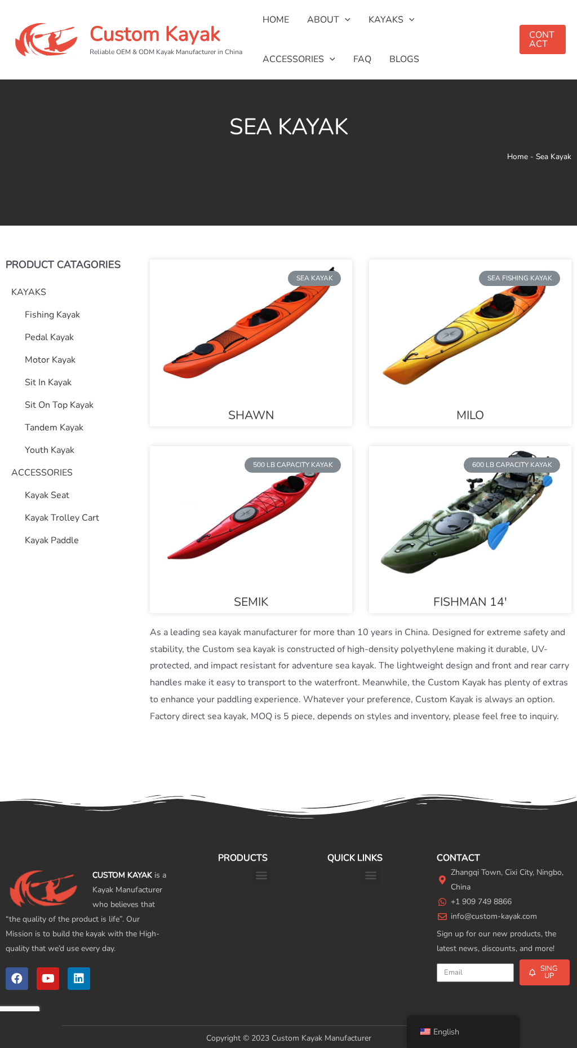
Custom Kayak (155, 34)
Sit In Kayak (48, 382)
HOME (276, 20)
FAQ (362, 59)
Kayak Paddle (52, 540)
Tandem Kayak (54, 427)
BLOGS (404, 59)
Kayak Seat (47, 495)
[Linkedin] (79, 978)
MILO (470, 415)
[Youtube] (48, 978)
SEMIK (251, 602)
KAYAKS (386, 20)
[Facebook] (17, 978)
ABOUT (323, 20)
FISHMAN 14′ (470, 602)
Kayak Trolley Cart (62, 518)
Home (517, 156)
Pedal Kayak (49, 337)
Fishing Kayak (52, 315)
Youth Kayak (49, 450)
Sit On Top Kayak (59, 405)
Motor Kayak (50, 360)
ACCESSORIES (293, 59)
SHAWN (251, 415)
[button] (261, 874)
